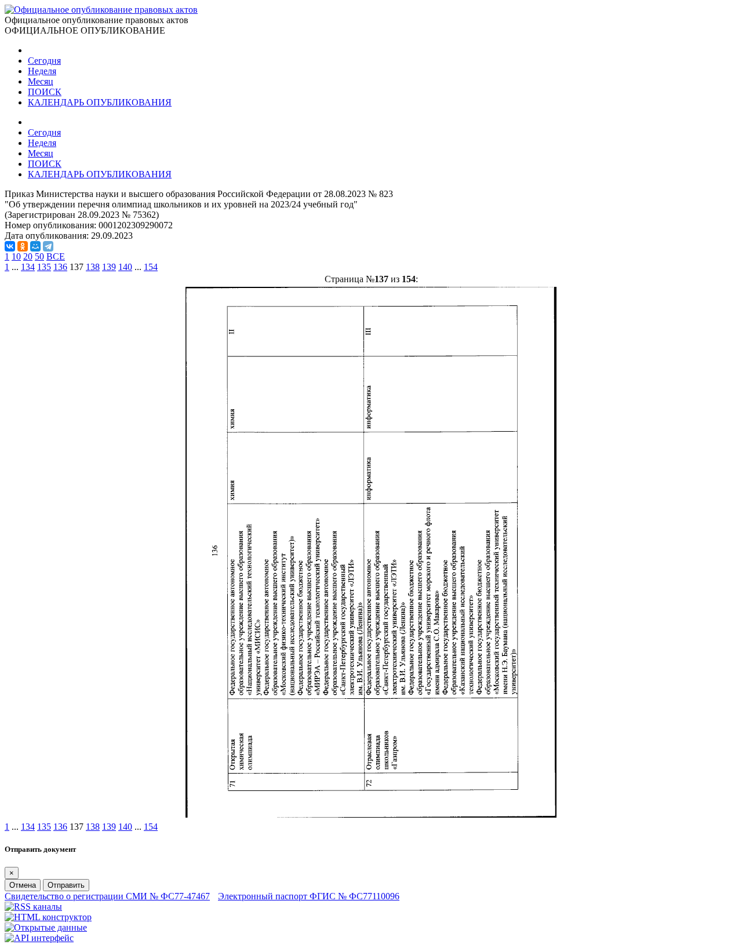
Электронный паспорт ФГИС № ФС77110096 (308, 896)
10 (16, 256)
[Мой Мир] (35, 246)
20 (27, 256)
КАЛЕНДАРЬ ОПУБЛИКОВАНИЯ (100, 102)
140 (125, 267)
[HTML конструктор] (48, 917)
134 (28, 267)
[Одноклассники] (22, 246)
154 (151, 267)
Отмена (22, 885)
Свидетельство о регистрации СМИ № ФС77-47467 (107, 896)
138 (93, 267)
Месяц (40, 81)
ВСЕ (55, 256)
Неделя (42, 71)
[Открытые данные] (46, 927)
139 (109, 267)
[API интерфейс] (39, 938)
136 (60, 267)
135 (44, 267)
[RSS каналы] (33, 906)
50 (39, 256)
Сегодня (44, 60)
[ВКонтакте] (10, 246)
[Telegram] (48, 246)
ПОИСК (44, 92)
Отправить (66, 885)
